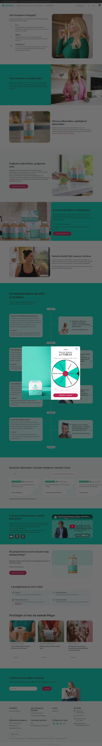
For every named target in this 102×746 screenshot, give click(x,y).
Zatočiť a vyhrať (65, 395)
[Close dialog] (76, 348)
